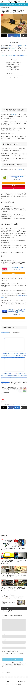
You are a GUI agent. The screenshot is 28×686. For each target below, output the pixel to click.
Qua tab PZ (20, 169)
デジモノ (4, 401)
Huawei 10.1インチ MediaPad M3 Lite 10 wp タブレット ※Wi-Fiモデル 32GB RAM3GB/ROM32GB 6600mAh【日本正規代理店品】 (16, 311)
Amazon (13, 183)
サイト (4, 645)
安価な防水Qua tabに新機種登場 (13, 66)
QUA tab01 (11, 48)
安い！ (9, 71)
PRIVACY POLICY (21, 681)
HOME (8, 681)
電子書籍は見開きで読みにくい (12, 64)
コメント (5, 618)
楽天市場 (13, 185)
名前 (3, 634)
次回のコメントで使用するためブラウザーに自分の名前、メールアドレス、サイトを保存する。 (13, 653)
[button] (24, 363)
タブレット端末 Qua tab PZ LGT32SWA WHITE (16, 177)
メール (4, 639)
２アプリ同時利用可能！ (13, 67)
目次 (12, 59)
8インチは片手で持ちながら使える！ (14, 62)
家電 (3, 399)
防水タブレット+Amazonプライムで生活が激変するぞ (13, 55)
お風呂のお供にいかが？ (11, 73)
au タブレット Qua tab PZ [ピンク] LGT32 (16, 267)
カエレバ (18, 179)
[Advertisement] (14, 92)
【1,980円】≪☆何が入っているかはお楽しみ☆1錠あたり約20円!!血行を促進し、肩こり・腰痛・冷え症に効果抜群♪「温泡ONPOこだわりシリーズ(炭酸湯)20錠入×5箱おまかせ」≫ (14, 355)
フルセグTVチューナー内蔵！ (14, 69)
